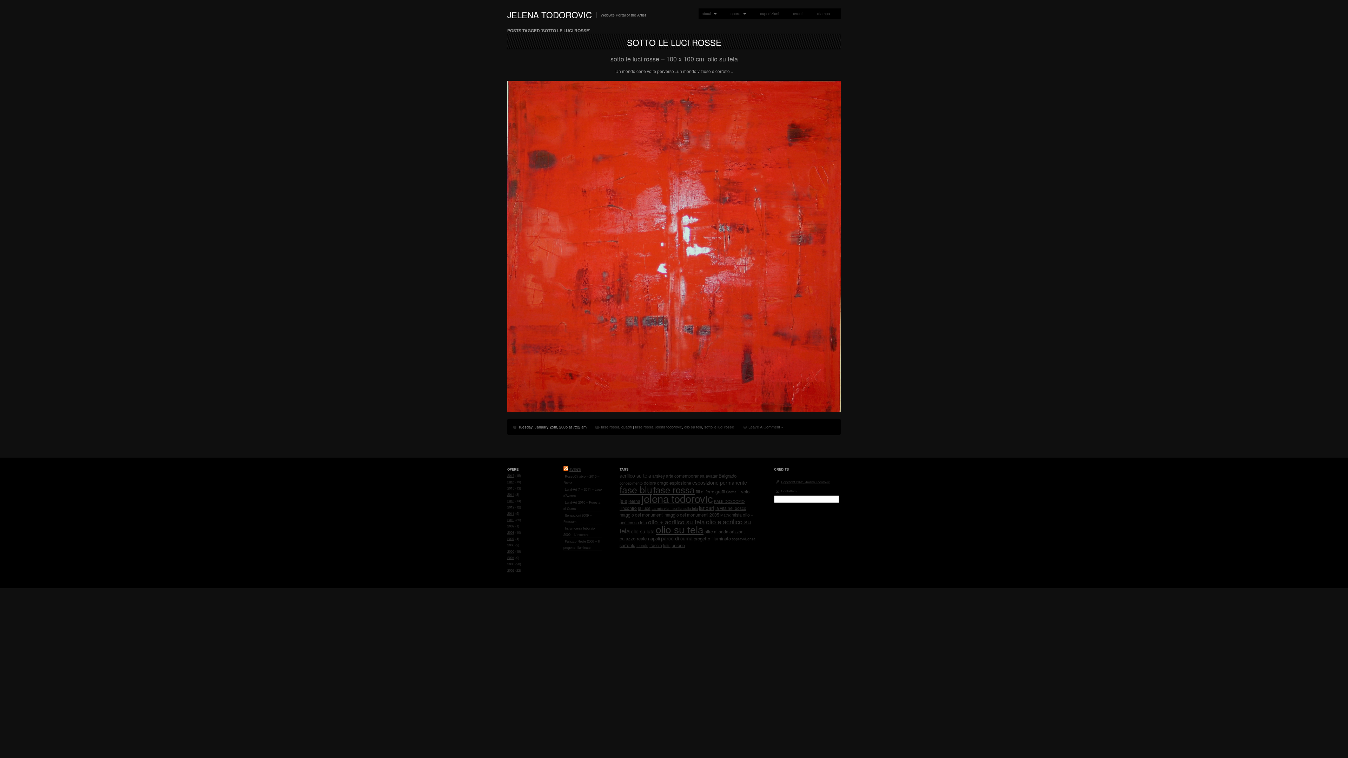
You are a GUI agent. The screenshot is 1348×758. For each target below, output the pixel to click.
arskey (658, 476)
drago (662, 483)
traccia (655, 545)
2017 (510, 475)
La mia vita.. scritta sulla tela (675, 508)
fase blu (636, 489)
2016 (510, 481)
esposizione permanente (719, 482)
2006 (510, 545)
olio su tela (693, 427)
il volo (743, 491)
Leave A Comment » (765, 427)
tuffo (666, 545)
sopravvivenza (743, 538)
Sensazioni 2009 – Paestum (577, 518)
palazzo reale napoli (640, 538)
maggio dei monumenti (641, 515)
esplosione (680, 482)
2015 (510, 488)
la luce (644, 508)
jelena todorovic (668, 427)
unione (678, 545)
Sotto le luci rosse (674, 42)
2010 (510, 519)
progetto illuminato (712, 538)
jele (623, 500)
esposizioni (769, 13)
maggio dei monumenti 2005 (692, 515)
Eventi (575, 469)
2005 (510, 551)
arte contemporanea (685, 476)
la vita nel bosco (730, 508)
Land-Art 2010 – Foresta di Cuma (581, 505)
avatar (712, 476)
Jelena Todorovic (549, 14)
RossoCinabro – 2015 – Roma (581, 479)
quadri (626, 427)
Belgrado (727, 475)
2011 (510, 513)
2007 (510, 538)
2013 (510, 500)
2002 (510, 570)
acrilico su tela (635, 475)
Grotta (731, 491)
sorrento (627, 545)
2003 (510, 563)
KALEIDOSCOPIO (729, 501)
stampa (823, 13)
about (705, 13)
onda (723, 531)
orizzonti (737, 531)
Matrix (725, 515)
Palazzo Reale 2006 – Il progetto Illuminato (581, 544)
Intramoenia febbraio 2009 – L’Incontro (579, 531)
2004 (510, 557)
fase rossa (610, 427)
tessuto (642, 545)
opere (733, 13)
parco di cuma (677, 538)
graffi (720, 491)
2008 (510, 532)
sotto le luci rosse (719, 427)
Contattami (789, 490)
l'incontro (628, 508)
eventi (798, 13)
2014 (510, 494)
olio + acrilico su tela (676, 521)
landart (706, 507)
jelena (634, 501)
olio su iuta (643, 531)
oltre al (711, 531)
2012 (510, 507)
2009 (510, 526)
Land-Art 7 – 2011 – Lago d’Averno (582, 492)
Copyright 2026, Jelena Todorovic (805, 481)
